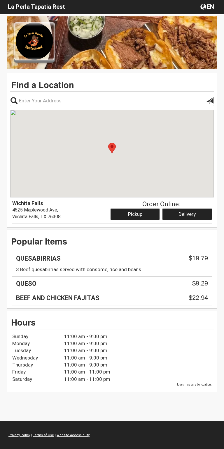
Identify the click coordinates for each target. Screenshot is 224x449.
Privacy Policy (19, 435)
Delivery (187, 214)
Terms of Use (43, 435)
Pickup (135, 214)
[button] (208, 6)
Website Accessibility (73, 435)
